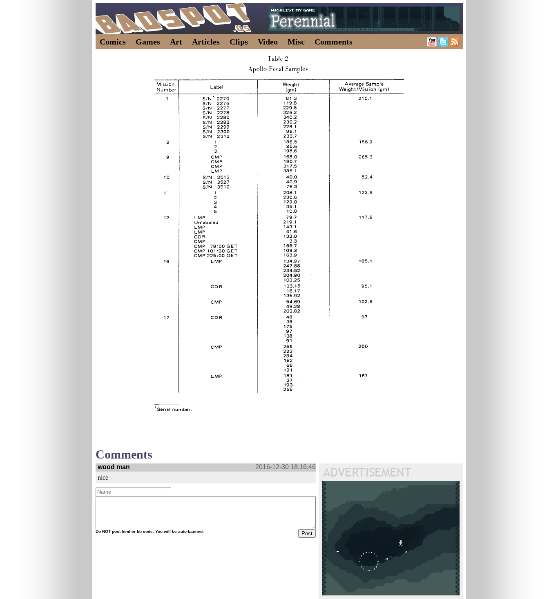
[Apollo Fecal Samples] (279, 235)
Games (148, 41)
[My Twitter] (443, 44)
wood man (114, 466)
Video (268, 41)
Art (176, 41)
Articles (206, 41)
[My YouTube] (432, 44)
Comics (113, 41)
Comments (334, 41)
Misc (296, 41)
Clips (239, 41)
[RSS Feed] (455, 44)
